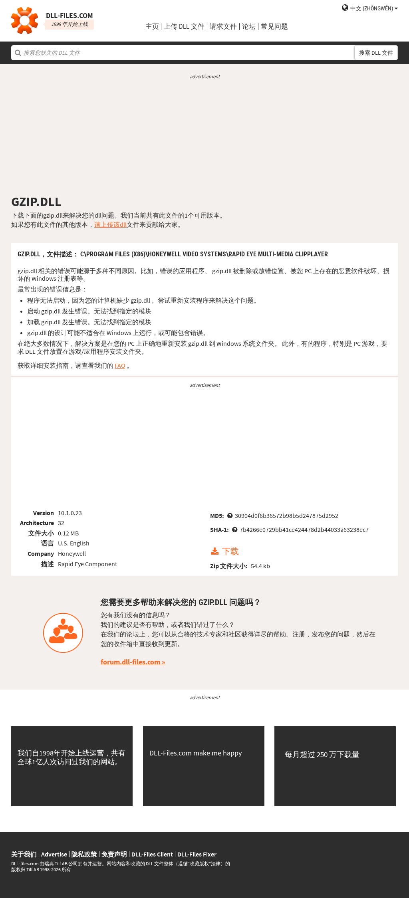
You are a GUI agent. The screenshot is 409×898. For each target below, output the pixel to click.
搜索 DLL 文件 (376, 52)
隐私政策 (84, 854)
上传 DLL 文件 (184, 26)
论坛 (249, 26)
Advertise (54, 854)
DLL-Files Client (152, 854)
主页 (152, 26)
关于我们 (24, 854)
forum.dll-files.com (130, 661)
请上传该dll (110, 224)
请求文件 (223, 26)
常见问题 (274, 26)
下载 (230, 552)
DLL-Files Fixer (196, 854)
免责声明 (114, 854)
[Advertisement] (204, 137)
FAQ (120, 365)
